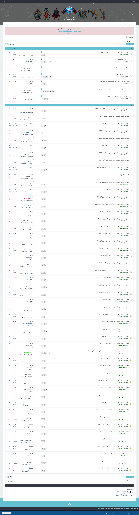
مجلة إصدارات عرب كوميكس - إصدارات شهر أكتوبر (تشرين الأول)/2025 (113, 197)
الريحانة (28, 286)
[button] (5, 44)
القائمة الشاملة (69, 33)
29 (48, 91)
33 (41, 91)
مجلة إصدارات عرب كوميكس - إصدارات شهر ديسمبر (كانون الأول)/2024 (112, 167)
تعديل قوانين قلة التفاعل (123, 74)
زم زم (29, 147)
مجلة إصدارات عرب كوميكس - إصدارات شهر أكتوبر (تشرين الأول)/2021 (113, 241)
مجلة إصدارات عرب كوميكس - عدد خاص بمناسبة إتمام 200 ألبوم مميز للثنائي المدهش (109, 351)
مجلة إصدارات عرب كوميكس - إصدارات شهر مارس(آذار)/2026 (115, 145)
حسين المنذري (27, 110)
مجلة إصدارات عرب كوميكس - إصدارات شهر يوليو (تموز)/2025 (115, 344)
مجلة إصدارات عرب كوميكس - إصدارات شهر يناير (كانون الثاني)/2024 (113, 446)
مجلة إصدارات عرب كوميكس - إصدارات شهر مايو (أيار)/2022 (115, 307)
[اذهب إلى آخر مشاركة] (28, 54)
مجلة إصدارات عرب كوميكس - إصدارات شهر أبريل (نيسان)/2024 (114, 292)
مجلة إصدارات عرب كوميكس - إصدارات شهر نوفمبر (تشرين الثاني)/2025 (112, 204)
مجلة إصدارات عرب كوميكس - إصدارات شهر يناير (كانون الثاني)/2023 (113, 424)
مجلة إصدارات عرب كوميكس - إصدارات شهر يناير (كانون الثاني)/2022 (113, 277)
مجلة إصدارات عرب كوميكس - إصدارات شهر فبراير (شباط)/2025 (114, 153)
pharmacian (27, 352)
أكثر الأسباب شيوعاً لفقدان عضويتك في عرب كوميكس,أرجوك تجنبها (113, 89)
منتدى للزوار (130, 37)
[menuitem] (12, 1)
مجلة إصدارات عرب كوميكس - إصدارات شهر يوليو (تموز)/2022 (115, 358)
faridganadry (27, 132)
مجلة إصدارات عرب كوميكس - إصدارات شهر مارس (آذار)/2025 (115, 432)
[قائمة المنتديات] (69, 10)
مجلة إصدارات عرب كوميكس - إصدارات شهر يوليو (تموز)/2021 (115, 226)
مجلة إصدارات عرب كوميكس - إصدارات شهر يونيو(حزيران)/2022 (115, 329)
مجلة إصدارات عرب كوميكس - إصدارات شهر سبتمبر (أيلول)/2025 (114, 160)
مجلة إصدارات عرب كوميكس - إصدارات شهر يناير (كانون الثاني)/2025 (113, 219)
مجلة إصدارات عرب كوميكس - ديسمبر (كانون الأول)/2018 (116, 322)
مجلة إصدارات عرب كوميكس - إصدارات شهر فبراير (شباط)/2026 (114, 138)
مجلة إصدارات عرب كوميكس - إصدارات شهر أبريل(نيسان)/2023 (115, 468)
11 (41, 76)
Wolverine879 (27, 323)
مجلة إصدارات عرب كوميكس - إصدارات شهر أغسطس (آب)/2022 (114, 366)
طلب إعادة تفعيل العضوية (123, 175)
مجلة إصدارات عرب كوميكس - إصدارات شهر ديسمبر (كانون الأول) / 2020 (112, 182)
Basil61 (28, 140)
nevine (28, 184)
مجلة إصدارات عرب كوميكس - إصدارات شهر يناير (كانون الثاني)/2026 (113, 189)
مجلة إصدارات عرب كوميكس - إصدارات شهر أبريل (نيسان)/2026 (114, 131)
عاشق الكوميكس (26, 198)
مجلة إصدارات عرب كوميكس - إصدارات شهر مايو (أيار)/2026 (115, 123)
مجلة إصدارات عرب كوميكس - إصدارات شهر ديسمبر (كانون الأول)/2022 (112, 417)
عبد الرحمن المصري (122, 54)
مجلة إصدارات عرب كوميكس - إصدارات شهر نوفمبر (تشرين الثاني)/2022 (112, 410)
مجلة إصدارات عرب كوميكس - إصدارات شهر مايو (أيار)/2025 (115, 336)
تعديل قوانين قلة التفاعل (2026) (122, 59)
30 (47, 91)
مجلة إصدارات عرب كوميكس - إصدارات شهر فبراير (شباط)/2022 (114, 263)
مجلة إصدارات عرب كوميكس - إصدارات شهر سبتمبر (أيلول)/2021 (114, 233)
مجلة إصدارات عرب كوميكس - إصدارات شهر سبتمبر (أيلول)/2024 (114, 439)
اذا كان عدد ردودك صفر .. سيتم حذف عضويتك (119, 67)
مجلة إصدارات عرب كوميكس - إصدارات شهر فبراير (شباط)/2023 (114, 454)
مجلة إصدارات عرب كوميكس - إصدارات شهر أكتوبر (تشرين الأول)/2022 (113, 395)
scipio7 (28, 61)
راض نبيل (28, 213)
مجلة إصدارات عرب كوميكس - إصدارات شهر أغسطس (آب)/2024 (114, 255)
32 (43, 91)
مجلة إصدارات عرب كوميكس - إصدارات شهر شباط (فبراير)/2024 (114, 388)
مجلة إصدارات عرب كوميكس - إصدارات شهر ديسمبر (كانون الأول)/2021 (112, 270)
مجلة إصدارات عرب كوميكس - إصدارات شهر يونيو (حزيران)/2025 (114, 248)
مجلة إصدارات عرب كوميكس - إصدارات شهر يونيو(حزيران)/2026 (115, 116)
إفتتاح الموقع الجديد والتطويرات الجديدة (69, 31)
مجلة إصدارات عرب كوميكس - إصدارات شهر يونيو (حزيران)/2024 (114, 461)
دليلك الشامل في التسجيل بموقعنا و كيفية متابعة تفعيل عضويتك (114, 82)
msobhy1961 (27, 154)
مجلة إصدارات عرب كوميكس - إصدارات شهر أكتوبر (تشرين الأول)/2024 (113, 285)
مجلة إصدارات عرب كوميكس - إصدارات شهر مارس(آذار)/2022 (115, 299)
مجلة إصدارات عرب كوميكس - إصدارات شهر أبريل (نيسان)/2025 (114, 373)
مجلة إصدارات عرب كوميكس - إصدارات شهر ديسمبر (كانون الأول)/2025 (112, 109)
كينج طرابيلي (128, 41)
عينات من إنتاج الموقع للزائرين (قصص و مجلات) (118, 96)
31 (45, 91)
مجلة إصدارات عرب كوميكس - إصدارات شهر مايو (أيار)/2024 (115, 402)
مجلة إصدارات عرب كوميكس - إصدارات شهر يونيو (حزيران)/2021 (114, 211)
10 (43, 76)
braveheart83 (27, 250)
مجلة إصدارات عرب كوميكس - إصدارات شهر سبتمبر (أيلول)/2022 (114, 380)
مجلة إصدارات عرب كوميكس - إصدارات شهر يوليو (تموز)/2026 (115, 52)
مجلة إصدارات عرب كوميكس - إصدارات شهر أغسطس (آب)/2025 (114, 314)
